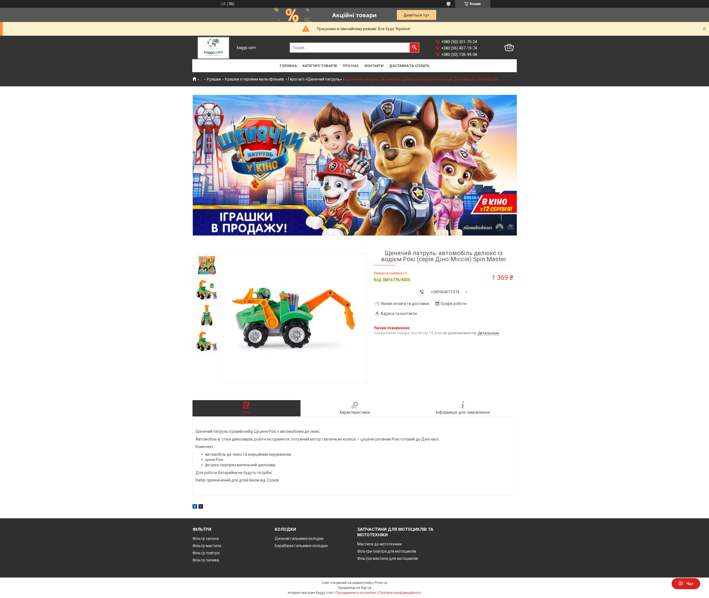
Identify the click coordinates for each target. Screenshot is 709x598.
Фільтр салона (205, 538)
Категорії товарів (319, 66)
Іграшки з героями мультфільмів (254, 79)
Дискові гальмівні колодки (299, 538)
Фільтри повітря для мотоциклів (386, 551)
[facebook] (194, 507)
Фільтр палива (205, 560)
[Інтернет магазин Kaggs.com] (213, 47)
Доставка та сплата (409, 66)
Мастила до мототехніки (379, 544)
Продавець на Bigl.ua (354, 588)
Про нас (351, 66)
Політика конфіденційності (400, 593)
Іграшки (214, 79)
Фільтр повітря (206, 553)
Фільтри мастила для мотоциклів (387, 558)
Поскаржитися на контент (356, 593)
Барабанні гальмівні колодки (301, 545)
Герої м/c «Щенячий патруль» (315, 79)
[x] (201, 507)
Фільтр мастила (206, 545)
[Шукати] (414, 47)
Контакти (374, 66)
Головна (288, 66)
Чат (690, 583)
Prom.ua (381, 583)
